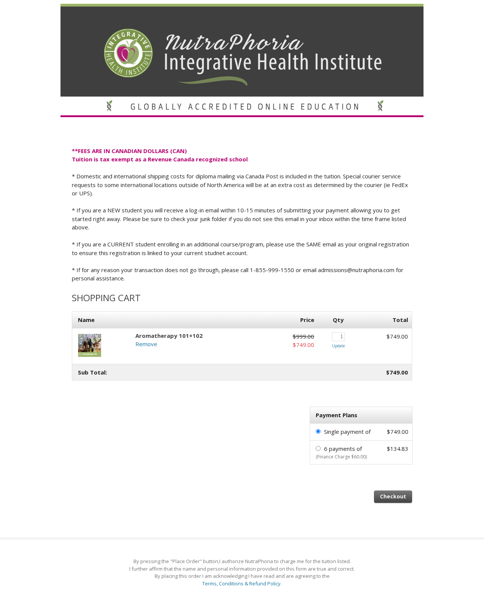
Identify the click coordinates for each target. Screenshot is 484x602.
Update (338, 345)
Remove (146, 344)
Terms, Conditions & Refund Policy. (242, 583)
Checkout (393, 496)
